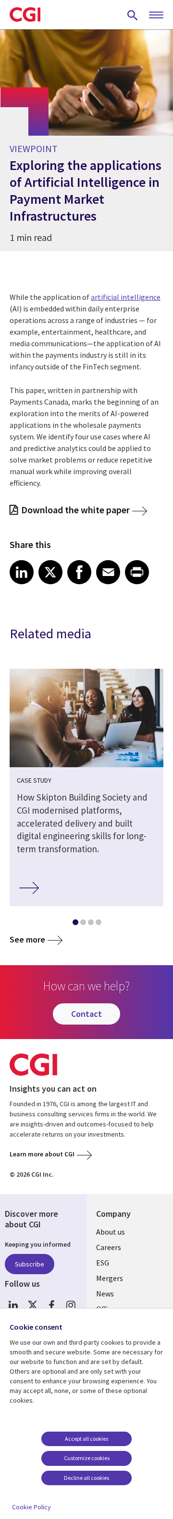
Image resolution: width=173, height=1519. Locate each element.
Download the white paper (75, 510)
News (105, 1293)
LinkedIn (13, 1304)
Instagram (70, 1304)
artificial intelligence (126, 297)
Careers (108, 1247)
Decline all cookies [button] (86, 1477)
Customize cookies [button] (87, 1458)
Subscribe (29, 1264)
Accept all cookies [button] (86, 1438)
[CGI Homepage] (25, 14)
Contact (86, 1013)
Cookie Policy (31, 1507)
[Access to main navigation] (156, 15)
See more (27, 939)
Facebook (51, 1304)
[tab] (75, 924)
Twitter (32, 1304)
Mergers (109, 1278)
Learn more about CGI (42, 1154)
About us (110, 1232)
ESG (102, 1262)
